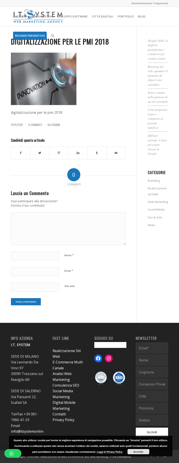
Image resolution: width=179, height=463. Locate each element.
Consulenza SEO (66, 385)
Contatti (59, 414)
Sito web (69, 286)
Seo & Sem (155, 217)
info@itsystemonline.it (29, 431)
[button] (12, 453)
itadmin (55, 125)
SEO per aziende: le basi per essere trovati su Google (157, 144)
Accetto (138, 452)
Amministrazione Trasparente (150, 3)
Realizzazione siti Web (157, 191)
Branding (154, 181)
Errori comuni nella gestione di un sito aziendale (158, 97)
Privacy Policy (63, 419)
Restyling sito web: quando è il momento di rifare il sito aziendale (158, 75)
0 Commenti (35, 125)
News (151, 225)
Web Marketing (158, 202)
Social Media (156, 209)
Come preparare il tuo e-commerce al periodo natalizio (157, 118)
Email (68, 271)
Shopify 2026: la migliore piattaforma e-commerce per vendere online (158, 49)
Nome (69, 255)
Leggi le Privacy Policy (109, 451)
